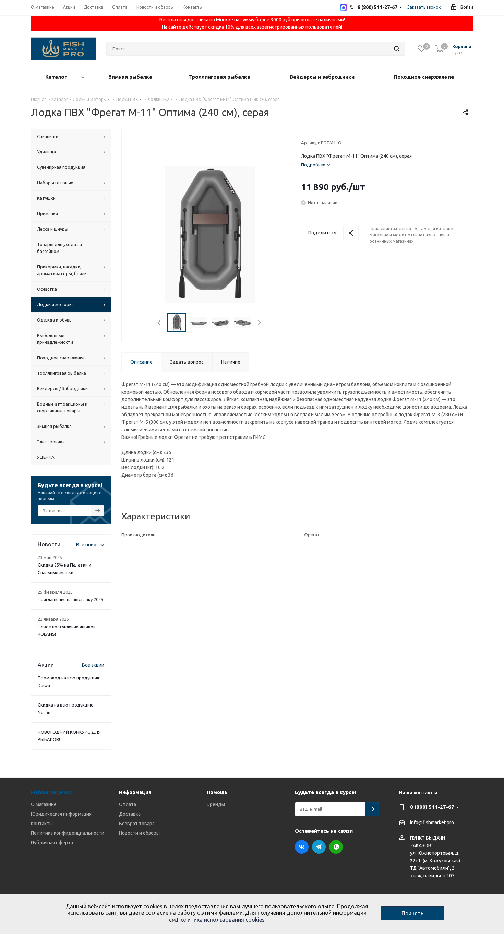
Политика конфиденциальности (67, 833)
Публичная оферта (52, 842)
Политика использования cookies (221, 920)
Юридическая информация (61, 814)
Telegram (319, 847)
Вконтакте (302, 847)
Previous (159, 323)
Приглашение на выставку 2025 (70, 599)
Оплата (127, 804)
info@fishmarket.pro (432, 823)
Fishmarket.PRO (51, 792)
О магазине (44, 804)
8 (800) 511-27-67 (432, 807)
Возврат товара (137, 823)
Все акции (93, 665)
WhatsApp (336, 847)
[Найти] (396, 49)
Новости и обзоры (139, 833)
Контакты (42, 823)
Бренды (216, 804)
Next (259, 323)
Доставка (130, 814)
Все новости (90, 544)
